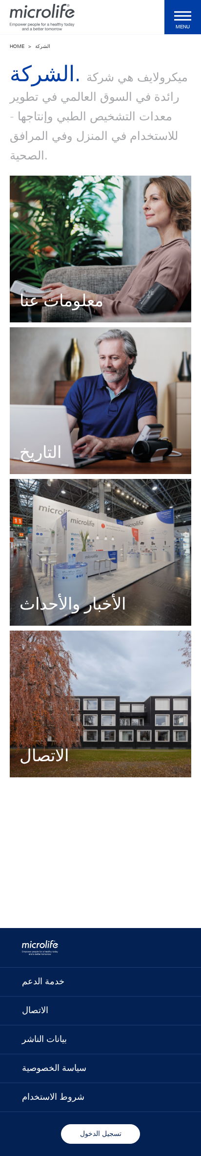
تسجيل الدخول (100, 1134)
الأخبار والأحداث (73, 605)
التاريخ (40, 453)
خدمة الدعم (43, 981)
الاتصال (44, 756)
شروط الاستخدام (53, 1097)
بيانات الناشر (44, 1039)
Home (17, 46)
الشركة (42, 46)
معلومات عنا (61, 302)
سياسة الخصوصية (54, 1068)
